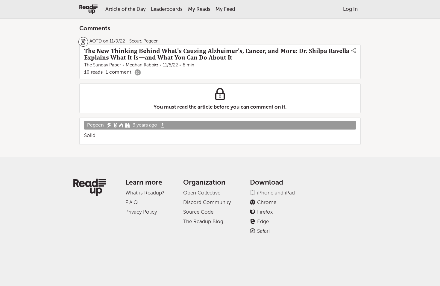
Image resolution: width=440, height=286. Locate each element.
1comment (118, 71)
